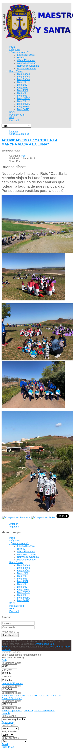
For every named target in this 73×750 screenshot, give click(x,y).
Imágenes (14, 540)
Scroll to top (8, 747)
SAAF (12, 603)
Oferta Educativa (26, 551)
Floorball (14, 611)
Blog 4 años (23, 567)
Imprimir (13, 131)
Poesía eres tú (17, 606)
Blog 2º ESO (23, 592)
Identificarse (10, 635)
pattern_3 (28, 710)
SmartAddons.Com (44, 644)
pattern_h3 (31, 695)
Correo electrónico (19, 134)
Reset (5, 744)
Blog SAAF (23, 600)
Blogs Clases (16, 562)
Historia (21, 548)
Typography (8, 722)
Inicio (12, 538)
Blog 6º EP (22, 587)
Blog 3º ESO (23, 595)
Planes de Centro (26, 559)
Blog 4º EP (22, 581)
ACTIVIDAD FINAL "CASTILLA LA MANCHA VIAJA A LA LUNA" (29, 142)
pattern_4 (39, 710)
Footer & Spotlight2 (12, 698)
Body (4, 660)
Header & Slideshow (12, 683)
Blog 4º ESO (23, 597)
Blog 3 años (23, 565)
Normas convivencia (28, 557)
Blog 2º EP (22, 576)
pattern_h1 (7, 695)
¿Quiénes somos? (19, 543)
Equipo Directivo (26, 546)
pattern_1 (7, 710)
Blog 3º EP (22, 578)
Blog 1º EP (22, 573)
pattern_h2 (19, 695)
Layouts (6, 713)
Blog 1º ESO (23, 589)
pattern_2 (17, 710)
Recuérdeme (8, 631)
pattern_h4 (43, 695)
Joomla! (6, 646)
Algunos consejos (26, 554)
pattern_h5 (55, 695)
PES (23, 155)
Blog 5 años (23, 570)
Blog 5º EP (22, 584)
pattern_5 (49, 710)
